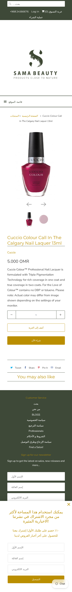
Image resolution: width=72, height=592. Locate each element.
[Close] (68, 504)
